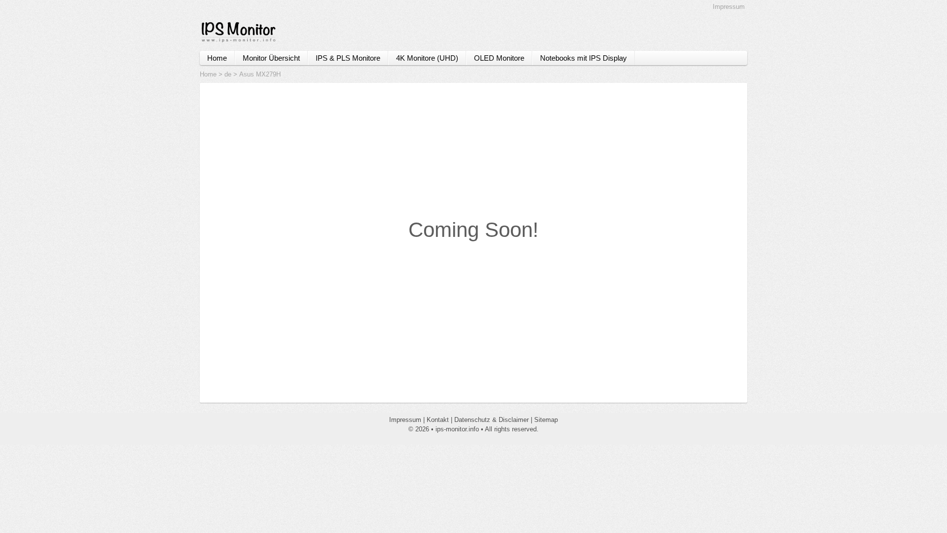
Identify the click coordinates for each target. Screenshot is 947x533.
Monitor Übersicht (271, 58)
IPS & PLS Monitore (348, 58)
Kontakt (438, 419)
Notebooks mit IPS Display (583, 58)
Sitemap (546, 419)
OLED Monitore (499, 58)
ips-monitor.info (457, 429)
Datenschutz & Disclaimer (491, 419)
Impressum (729, 6)
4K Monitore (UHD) (427, 58)
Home (217, 58)
